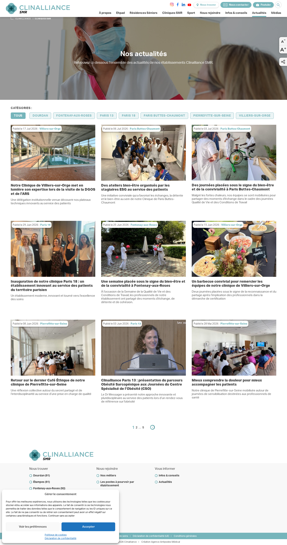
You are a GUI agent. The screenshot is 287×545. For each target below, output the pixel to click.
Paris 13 (107, 115)
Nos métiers (108, 475)
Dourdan (40, 115)
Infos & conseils (169, 475)
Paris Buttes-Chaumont (164, 115)
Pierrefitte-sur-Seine (212, 115)
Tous (18, 115)
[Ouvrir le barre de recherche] (278, 5)
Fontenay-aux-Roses (74, 115)
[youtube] (189, 5)
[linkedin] (183, 4)
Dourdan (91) (41, 475)
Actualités (165, 482)
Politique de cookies (56, 535)
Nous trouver (208, 5)
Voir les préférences (33, 526)
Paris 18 (128, 115)
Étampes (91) (41, 482)
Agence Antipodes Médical (165, 542)
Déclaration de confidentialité (60, 538)
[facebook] (177, 4)
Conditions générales (185, 536)
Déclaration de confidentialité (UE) (151, 536)
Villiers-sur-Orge (255, 115)
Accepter (88, 526)
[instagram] (172, 4)
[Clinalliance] (38, 8)
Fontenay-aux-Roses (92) (49, 488)
